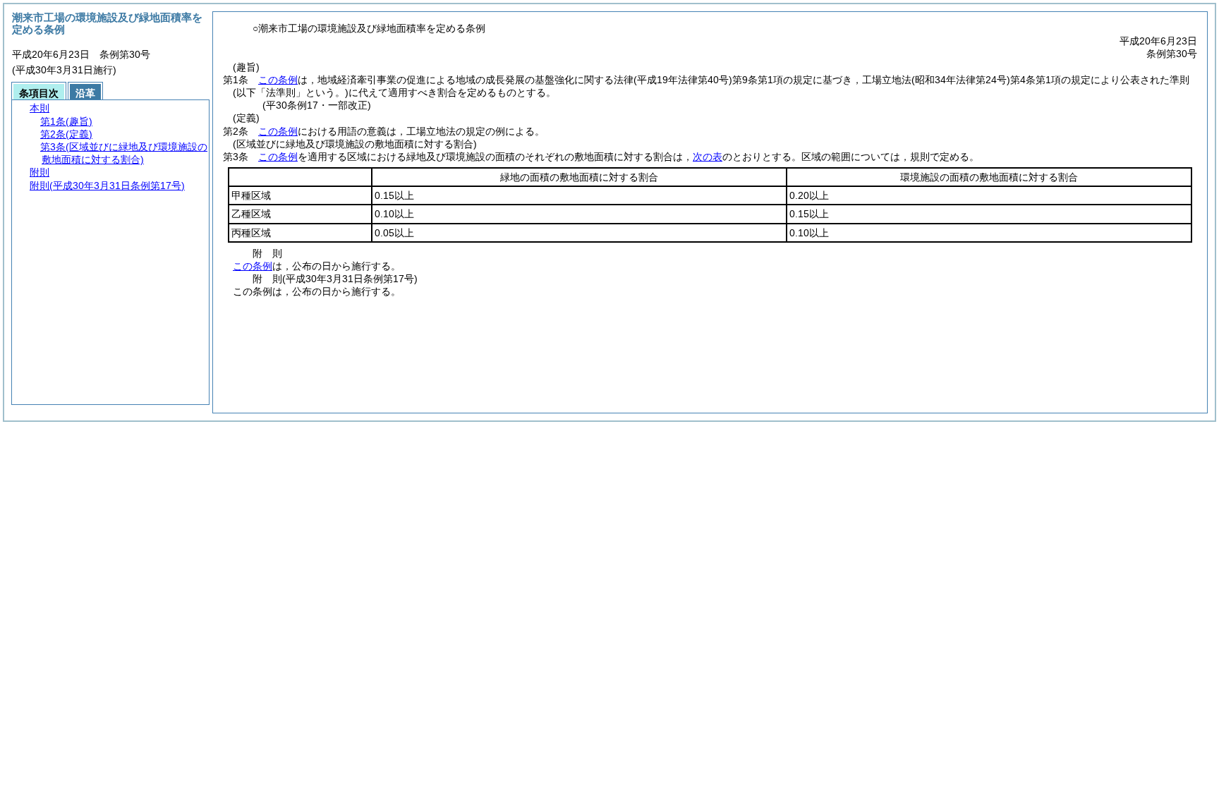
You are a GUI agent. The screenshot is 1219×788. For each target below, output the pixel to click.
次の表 (707, 156)
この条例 (278, 79)
